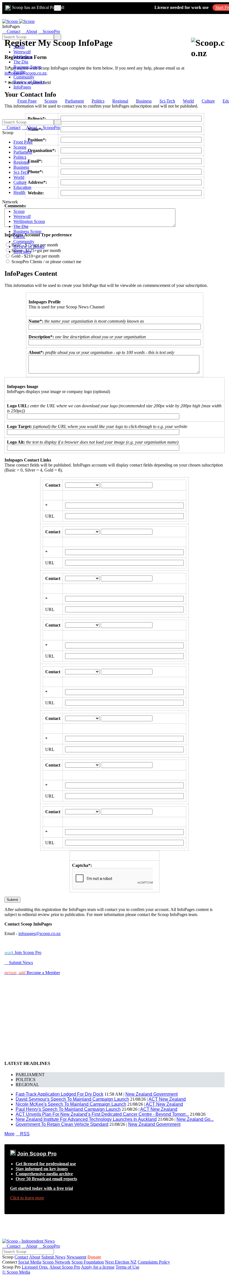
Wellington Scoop (29, 221)
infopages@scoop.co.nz (39, 933)
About (34, 1257)
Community (23, 77)
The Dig (20, 62)
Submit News (53, 1257)
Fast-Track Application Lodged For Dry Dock (59, 1094)
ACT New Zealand (167, 1099)
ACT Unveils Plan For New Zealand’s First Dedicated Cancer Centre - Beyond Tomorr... (102, 1114)
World (188, 101)
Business (144, 101)
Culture (208, 101)
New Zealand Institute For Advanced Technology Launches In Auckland (86, 1119)
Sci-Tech (167, 101)
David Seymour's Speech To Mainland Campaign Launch (72, 1099)
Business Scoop (27, 67)
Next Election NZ (121, 1262)
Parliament (74, 101)
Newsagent (76, 1257)
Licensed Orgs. (35, 1267)
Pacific (19, 72)
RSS (23, 1133)
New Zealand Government (151, 1094)
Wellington (23, 56)
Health (19, 192)
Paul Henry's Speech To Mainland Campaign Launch (68, 1109)
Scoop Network (56, 1262)
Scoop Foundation (87, 1262)
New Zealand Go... (195, 1119)
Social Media (29, 1262)
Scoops (50, 101)
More (9, 1133)
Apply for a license (98, 1267)
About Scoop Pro (64, 1267)
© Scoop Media (16, 1272)
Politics (98, 101)
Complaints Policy (154, 1262)
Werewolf (22, 51)
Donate (94, 1257)
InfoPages (22, 87)
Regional (120, 101)
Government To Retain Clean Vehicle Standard (62, 1124)
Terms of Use (127, 1267)
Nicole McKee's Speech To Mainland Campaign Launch (71, 1104)
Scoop (19, 46)
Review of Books (28, 82)
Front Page (27, 101)
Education (22, 187)
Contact (21, 1257)
